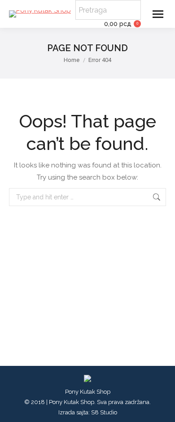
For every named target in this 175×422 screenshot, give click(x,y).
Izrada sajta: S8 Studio (87, 412)
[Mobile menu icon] (158, 14)
